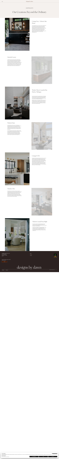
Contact (31, 255)
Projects (31, 254)
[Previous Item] (6, 34)
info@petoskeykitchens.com (6, 253)
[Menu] (2, 1)
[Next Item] (28, 34)
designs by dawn (29, 1)
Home (30, 253)
